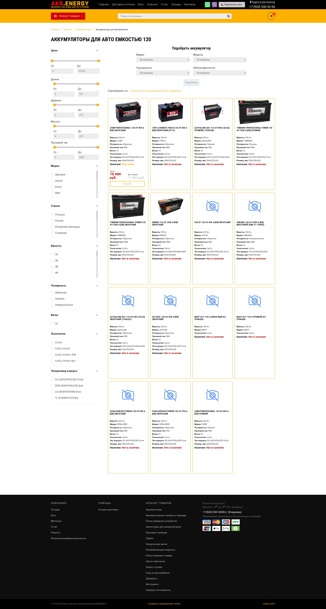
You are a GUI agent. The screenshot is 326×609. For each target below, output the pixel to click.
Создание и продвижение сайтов (164, 603)
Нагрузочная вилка (156, 544)
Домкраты (151, 578)
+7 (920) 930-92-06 (262, 7)
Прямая (59, 298)
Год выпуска (144, 68)
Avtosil (58, 180)
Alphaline (60, 174)
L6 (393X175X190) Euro (68, 391)
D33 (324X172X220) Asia (69, 385)
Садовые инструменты (158, 590)
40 (56, 272)
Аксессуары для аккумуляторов (163, 527)
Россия (59, 220)
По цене (135, 90)
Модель (198, 54)
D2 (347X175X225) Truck (69, 379)
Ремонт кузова (154, 567)
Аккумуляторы (154, 509)
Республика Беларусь (67, 226)
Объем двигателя (204, 68)
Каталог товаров (68, 16)
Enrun (58, 186)
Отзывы (55, 509)
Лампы (149, 538)
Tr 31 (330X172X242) (66, 397)
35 (56, 260)
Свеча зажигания (155, 561)
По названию (173, 90)
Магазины (56, 521)
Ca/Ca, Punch (62, 348)
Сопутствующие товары (159, 555)
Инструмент (152, 584)
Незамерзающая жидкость (160, 549)
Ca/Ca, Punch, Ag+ (65, 360)
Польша (60, 214)
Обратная (61, 292)
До (79, 66)
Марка (140, 54)
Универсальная (64, 304)
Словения (61, 232)
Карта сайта (269, 603)
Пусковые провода (156, 532)
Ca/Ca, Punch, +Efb (65, 354)
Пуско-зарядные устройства (161, 521)
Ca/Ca (58, 342)
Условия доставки (108, 509)
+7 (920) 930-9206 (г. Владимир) (222, 512)
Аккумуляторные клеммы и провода (166, 515)
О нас (54, 527)
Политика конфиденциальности (68, 538)
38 (56, 266)
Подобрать (191, 82)
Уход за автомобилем (158, 573)
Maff (57, 192)
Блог (53, 515)
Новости (55, 532)
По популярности (153, 90)
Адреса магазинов (263, 2)
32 (56, 254)
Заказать (127, 183)
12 (56, 323)
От (52, 66)
